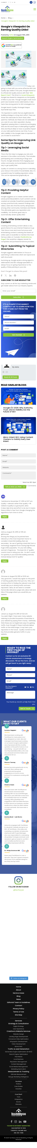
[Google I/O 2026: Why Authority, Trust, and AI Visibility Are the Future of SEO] (18, 397)
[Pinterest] (15, 275)
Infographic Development (18, 1041)
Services (18, 1021)
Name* (9, 669)
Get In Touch (25, 709)
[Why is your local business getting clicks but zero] (18, 964)
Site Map (18, 1015)
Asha (11, 35)
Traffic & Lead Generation (18, 1049)
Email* (9, 681)
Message (10, 692)
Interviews (18, 1104)
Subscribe (17, 297)
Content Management (18, 1064)
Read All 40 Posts (10, 377)
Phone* (9, 675)
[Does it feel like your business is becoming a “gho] (18, 924)
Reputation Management (18, 1062)
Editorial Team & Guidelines (18, 1002)
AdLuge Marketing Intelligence (18, 1077)
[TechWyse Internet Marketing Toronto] (7, 9)
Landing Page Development (18, 1036)
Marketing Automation (18, 1069)
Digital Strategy (18, 1026)
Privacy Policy (18, 1008)
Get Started (17, 335)
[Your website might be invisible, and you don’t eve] (18, 903)
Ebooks (18, 1102)
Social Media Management (18, 1066)
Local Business (18, 1059)
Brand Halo (18, 1046)
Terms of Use (18, 1012)
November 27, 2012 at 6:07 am (22, 501)
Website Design (18, 1034)
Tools (18, 1097)
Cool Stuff (18, 1094)
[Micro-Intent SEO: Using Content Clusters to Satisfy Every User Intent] (18, 426)
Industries (19, 1089)
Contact (18, 1005)
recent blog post (28, 95)
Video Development (18, 1044)
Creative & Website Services (18, 1031)
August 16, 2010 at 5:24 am (18, 614)
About (18, 990)
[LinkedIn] (12, 2)
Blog (10, 18)
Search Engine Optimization (12, 38)
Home (3, 18)
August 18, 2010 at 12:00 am (19, 576)
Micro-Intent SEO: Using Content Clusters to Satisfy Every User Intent (18, 439)
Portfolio (18, 1084)
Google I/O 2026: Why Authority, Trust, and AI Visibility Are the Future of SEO (18, 410)
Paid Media (18, 1057)
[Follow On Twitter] (6, 275)
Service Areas (18, 993)
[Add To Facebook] (1, 275)
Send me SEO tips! (29, 482)
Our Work (18, 1081)
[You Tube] (14, 2)
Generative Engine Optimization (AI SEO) (18, 1052)
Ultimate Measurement (18, 1074)
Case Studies (18, 1086)
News (18, 999)
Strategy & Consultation (18, 1024)
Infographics (19, 1099)
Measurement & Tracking (18, 1072)
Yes (28, 687)
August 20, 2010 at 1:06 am (16, 532)
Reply (5, 517)
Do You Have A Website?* (11, 687)
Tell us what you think (13, 487)
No (33, 687)
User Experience (18, 1029)
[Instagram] (10, 2)
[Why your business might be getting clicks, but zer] (18, 944)
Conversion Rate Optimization (19, 1039)
